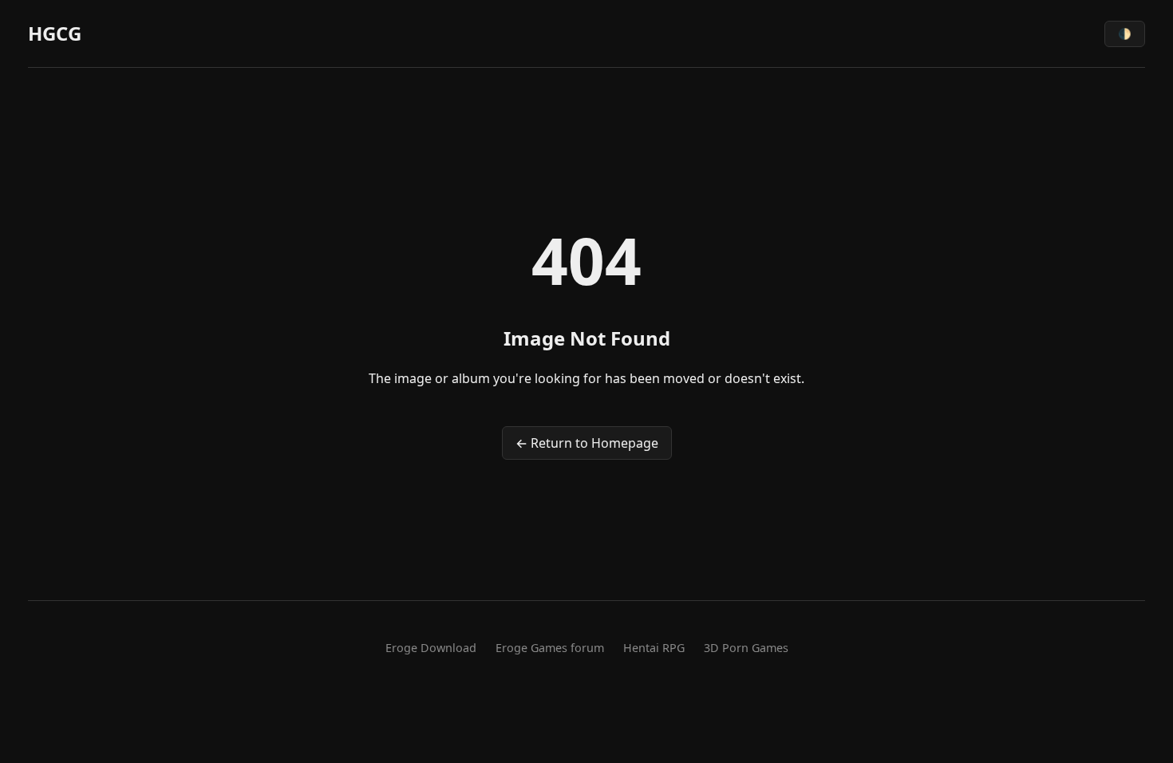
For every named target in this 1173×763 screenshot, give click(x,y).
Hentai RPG (654, 647)
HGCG (54, 33)
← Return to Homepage (586, 443)
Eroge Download (430, 647)
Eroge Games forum (550, 647)
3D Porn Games (746, 647)
